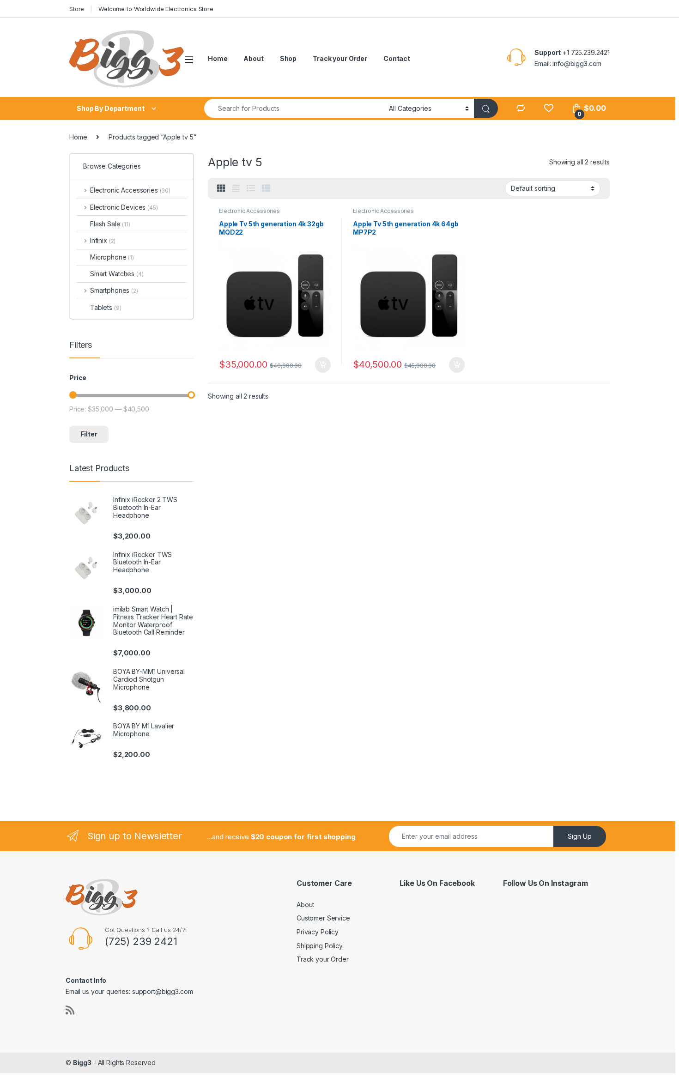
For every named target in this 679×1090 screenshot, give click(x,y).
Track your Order (340, 58)
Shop (288, 58)
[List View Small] (266, 188)
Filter (88, 434)
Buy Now (323, 365)
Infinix (102, 240)
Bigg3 (82, 1062)
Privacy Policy (318, 932)
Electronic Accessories (249, 210)
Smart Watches (117, 274)
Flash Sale (110, 224)
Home (217, 58)
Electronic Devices (124, 207)
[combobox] (294, 108)
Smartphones (114, 290)
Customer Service (323, 918)
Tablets (105, 307)
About (253, 58)
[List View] (251, 188)
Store (76, 8)
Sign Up (580, 836)
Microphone (112, 257)
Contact (396, 58)
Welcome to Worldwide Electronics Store (155, 8)
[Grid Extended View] (236, 188)
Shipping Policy (320, 946)
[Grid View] (221, 188)
